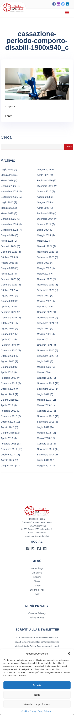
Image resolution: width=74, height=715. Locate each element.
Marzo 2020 (43, 372)
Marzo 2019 (43, 405)
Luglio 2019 (43, 394)
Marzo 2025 (7, 213)
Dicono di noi (37, 589)
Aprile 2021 (7, 339)
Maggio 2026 (8, 175)
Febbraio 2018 (8, 443)
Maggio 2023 (44, 268)
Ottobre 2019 (8, 388)
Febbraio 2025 (44, 213)
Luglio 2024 (43, 229)
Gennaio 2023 (44, 279)
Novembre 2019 (45, 383)
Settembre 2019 (45, 388)
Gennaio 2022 (44, 312)
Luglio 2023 (43, 262)
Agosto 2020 (7, 361)
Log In (37, 594)
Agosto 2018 (7, 427)
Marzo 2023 (43, 273)
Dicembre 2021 (9, 317)
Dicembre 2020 (9, 350)
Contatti (37, 585)
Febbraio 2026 (44, 180)
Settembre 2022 (45, 290)
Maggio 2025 (8, 207)
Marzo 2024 (43, 240)
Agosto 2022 (7, 295)
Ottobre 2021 (8, 323)
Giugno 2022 (7, 301)
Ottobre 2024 (44, 224)
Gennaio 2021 (44, 345)
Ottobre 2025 (44, 191)
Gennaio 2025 (8, 218)
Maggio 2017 (44, 465)
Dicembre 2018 (9, 416)
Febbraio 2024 (8, 246)
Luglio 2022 (43, 295)
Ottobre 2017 (8, 454)
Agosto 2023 (7, 262)
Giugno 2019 (7, 399)
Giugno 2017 (7, 465)
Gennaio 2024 (44, 246)
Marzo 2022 (43, 306)
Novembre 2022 (45, 284)
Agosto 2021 (7, 328)
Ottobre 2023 (8, 257)
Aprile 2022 (7, 306)
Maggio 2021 (44, 334)
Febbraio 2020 (8, 377)
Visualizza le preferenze (37, 704)
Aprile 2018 (7, 438)
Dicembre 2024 (45, 218)
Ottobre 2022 (8, 290)
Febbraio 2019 (8, 410)
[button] (69, 653)
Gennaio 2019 (44, 410)
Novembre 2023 (45, 251)
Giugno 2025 (44, 202)
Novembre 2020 (45, 350)
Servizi (37, 577)
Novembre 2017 (45, 449)
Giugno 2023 (7, 268)
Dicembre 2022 (9, 284)
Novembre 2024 (9, 224)
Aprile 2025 (43, 207)
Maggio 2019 (44, 399)
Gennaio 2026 (8, 186)
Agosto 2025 (44, 196)
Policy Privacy (44, 711)
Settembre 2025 (9, 196)
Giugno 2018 (7, 432)
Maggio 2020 (44, 366)
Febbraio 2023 (8, 279)
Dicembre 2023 (9, 251)
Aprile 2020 (7, 372)
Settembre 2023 (45, 257)
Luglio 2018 (43, 427)
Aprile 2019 (7, 405)
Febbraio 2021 (8, 345)
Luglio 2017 (43, 460)
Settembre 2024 (9, 229)
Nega (37, 694)
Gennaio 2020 (44, 377)
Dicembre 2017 (9, 449)
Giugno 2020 (7, 366)
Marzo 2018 (43, 438)
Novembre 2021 (45, 317)
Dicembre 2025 (45, 186)
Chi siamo (37, 572)
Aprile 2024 (7, 240)
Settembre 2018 (45, 421)
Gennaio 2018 (44, 443)
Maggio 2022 (44, 301)
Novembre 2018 (45, 416)
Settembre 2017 (45, 454)
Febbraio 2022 (8, 312)
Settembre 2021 (45, 323)
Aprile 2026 (43, 175)
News (37, 581)
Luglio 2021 (43, 328)
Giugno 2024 (7, 235)
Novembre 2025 (9, 191)
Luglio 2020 (43, 361)
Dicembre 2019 (9, 383)
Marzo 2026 (7, 180)
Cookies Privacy (29, 711)
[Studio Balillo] (13, 11)
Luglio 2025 (7, 202)
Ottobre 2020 (8, 356)
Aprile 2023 (7, 273)
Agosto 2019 (7, 394)
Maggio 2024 (44, 235)
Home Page (37, 568)
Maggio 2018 (44, 432)
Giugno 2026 (44, 169)
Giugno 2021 (7, 334)
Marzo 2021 (43, 339)
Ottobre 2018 (8, 421)
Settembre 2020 (45, 356)
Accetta (37, 685)
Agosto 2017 (7, 460)
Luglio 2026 (7, 169)
